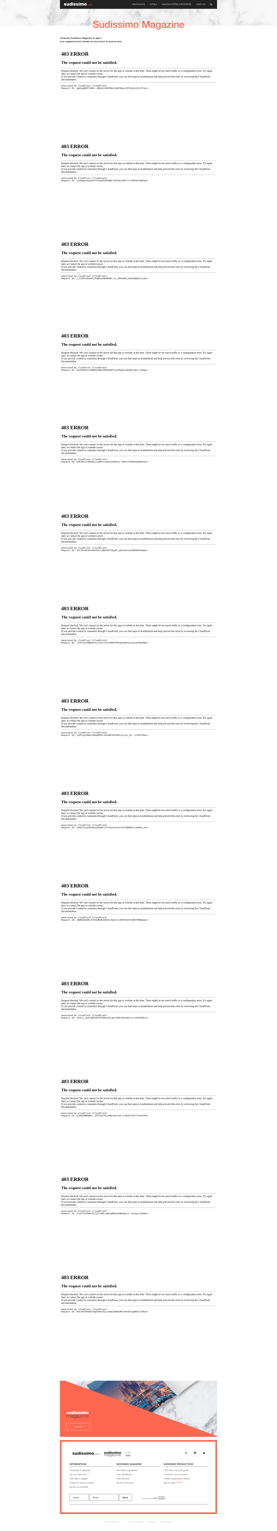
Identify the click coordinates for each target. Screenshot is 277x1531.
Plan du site (151, 1522)
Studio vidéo (173, 1482)
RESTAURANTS (138, 4)
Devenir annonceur (125, 1482)
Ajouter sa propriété (79, 1486)
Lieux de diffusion (124, 1474)
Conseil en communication (176, 1474)
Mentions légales (136, 1522)
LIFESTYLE (200, 4)
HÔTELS (153, 4)
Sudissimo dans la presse (82, 1482)
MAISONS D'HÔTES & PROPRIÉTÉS (176, 4)
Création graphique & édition (177, 1478)
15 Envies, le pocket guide (176, 1470)
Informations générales (127, 1470)
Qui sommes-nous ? (79, 1474)
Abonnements (123, 1478)
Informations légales (79, 1478)
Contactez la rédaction (80, 1470)
